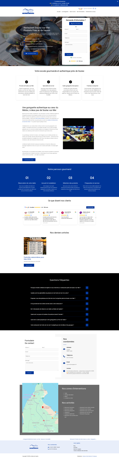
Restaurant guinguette (69, 410)
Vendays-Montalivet (69, 394)
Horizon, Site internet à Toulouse (90, 456)
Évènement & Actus (90, 11)
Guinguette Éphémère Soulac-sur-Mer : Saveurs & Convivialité (36, 439)
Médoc (66, 396)
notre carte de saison (40, 118)
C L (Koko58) (31, 212)
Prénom (67, 29)
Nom (77, 29)
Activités (75, 447)
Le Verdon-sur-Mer (69, 398)
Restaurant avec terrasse (85, 409)
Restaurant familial (69, 409)
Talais (66, 393)
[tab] (59, 287)
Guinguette (67, 412)
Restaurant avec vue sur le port (87, 410)
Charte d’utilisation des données (81, 450)
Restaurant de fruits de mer (86, 412)
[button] (88, 8)
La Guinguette (65, 11)
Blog (74, 445)
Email (66, 33)
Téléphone (67, 38)
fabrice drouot (86, 212)
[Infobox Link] (67, 349)
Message (67, 42)
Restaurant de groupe (85, 414)
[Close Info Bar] (117, 1)
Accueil (58, 11)
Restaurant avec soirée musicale (87, 407)
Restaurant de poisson (69, 407)
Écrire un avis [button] (90, 207)
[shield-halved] (71, 58)
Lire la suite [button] (45, 222)
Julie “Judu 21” (49, 212)
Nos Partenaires (81, 11)
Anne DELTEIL (68, 212)
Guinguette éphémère (69, 414)
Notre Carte (73, 11)
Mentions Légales (77, 449)
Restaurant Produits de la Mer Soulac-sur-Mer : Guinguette (83, 439)
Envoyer (69, 54)
